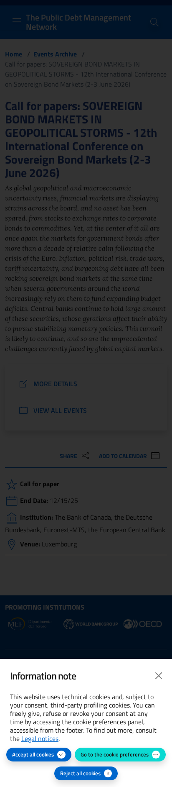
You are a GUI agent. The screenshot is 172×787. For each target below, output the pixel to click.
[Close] (158, 675)
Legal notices (39, 738)
